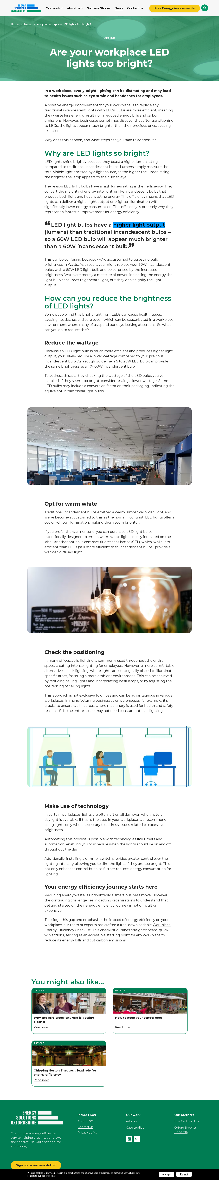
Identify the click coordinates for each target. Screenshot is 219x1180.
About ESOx (86, 1121)
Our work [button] (53, 8)
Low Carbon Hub (186, 1121)
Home (15, 24)
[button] (204, 7)
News (119, 8)
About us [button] (73, 8)
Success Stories (99, 8)
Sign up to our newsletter (36, 1165)
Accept (166, 1174)
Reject (184, 1174)
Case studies (135, 1127)
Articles (131, 1121)
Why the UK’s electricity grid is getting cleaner (64, 1019)
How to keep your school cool (138, 1017)
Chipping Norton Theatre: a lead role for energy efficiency (65, 1072)
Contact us (135, 8)
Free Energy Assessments (174, 8)
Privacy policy (87, 1132)
